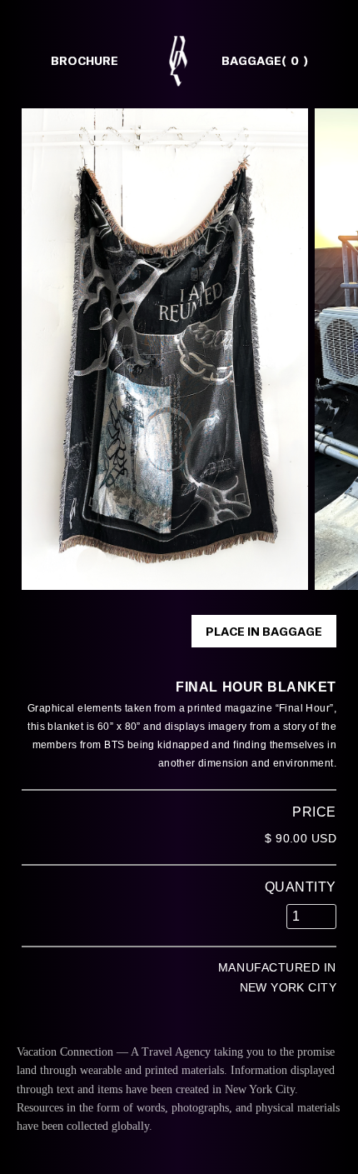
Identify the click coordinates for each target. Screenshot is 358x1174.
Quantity (300, 887)
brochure (84, 60)
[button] (248, 60)
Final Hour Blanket (256, 687)
